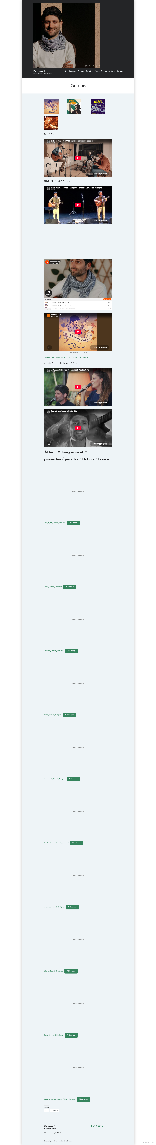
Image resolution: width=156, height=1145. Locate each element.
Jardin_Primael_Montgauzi (53, 587)
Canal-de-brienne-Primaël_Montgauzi (56, 843)
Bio (66, 71)
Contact (120, 71)
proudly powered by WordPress (60, 1141)
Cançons (72, 71)
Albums (81, 71)
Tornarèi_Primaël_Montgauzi (53, 1035)
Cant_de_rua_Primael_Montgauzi (55, 523)
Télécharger (73, 523)
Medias (104, 71)
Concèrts (89, 71)
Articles (112, 71)
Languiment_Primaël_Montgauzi (54, 779)
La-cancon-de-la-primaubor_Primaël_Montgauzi (59, 1099)
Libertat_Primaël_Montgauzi (53, 971)
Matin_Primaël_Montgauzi (52, 715)
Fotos (97, 71)
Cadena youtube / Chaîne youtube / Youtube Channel (66, 357)
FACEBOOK (97, 1126)
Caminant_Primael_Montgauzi (54, 651)
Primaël (39, 71)
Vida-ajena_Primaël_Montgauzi (54, 907)
